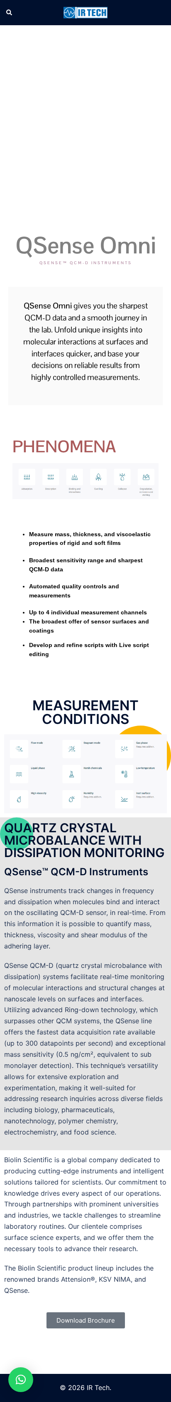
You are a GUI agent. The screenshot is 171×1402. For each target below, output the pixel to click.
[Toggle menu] (161, 12)
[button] (9, 13)
